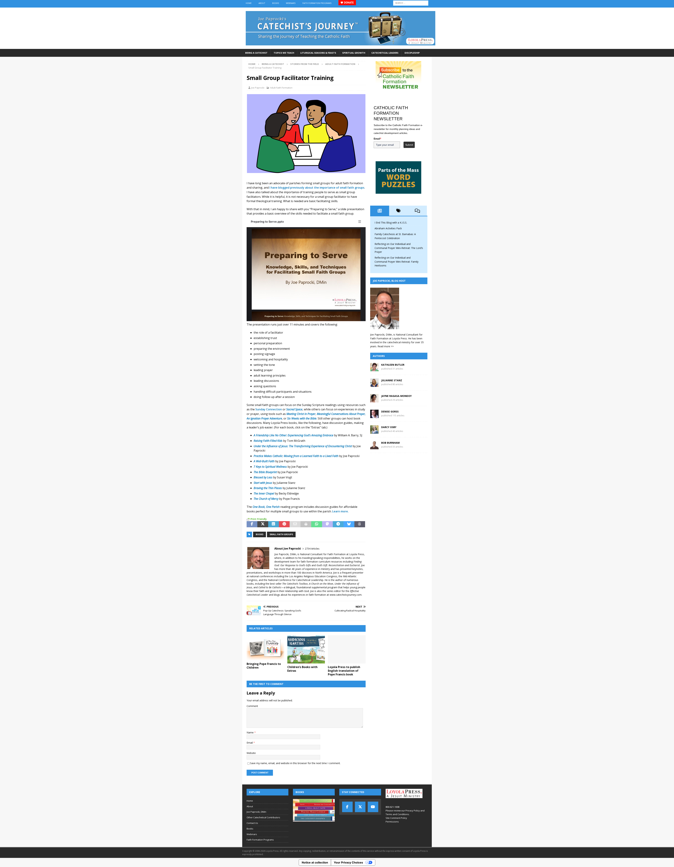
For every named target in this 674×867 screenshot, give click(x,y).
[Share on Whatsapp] (316, 524)
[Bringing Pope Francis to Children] (265, 647)
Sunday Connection (268, 409)
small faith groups (281, 534)
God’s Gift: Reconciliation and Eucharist (338, 565)
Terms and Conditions (397, 814)
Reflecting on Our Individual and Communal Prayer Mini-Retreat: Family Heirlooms (396, 261)
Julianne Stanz (391, 380)
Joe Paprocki (257, 87)
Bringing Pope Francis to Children (264, 665)
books (259, 534)
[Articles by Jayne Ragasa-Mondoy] (374, 400)
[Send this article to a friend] (295, 524)
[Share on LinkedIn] (273, 524)
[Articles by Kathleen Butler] (374, 369)
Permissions (392, 821)
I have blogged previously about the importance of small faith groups (316, 187)
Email (250, 742)
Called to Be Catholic (269, 587)
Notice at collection (315, 862)
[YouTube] (373, 807)
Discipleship (412, 52)
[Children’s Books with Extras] (306, 649)
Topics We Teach (284, 52)
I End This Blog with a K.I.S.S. (391, 222)
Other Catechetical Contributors (263, 817)
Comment (252, 706)
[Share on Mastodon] (327, 524)
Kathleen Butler (392, 364)
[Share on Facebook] (252, 524)
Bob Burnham (390, 442)
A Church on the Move (321, 583)
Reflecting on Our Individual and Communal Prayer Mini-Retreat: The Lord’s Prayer (399, 247)
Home (249, 3)
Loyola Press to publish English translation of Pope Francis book (344, 670)
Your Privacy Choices (348, 862)
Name (250, 732)
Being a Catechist (256, 52)
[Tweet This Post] (262, 524)
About (262, 3)
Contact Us (252, 823)
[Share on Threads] (359, 524)
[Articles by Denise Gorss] (374, 416)
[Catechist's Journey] (340, 47)
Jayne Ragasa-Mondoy (396, 396)
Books (275, 3)
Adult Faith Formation (281, 87)
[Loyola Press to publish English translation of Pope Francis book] (347, 649)
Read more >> (386, 346)
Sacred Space (294, 409)
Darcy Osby (388, 427)
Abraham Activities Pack (388, 228)
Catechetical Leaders (384, 52)
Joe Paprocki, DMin (256, 811)
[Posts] (379, 211)
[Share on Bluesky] (348, 524)
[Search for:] (410, 2)
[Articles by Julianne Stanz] (374, 385)
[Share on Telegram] (338, 524)
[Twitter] (360, 807)
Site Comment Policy (396, 817)
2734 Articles (312, 548)
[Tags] (398, 211)
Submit (409, 144)
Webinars (290, 3)
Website (251, 753)
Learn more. (340, 511)
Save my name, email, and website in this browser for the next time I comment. (295, 763)
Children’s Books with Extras (302, 669)
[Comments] (417, 211)
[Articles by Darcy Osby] (374, 431)
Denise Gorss (390, 411)
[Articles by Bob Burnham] (374, 447)
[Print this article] (305, 524)
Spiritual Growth (353, 52)
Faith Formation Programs (316, 3)
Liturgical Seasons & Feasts (318, 52)
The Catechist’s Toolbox (295, 583)
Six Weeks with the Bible (301, 418)
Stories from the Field (304, 64)
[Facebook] (347, 807)
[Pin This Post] (284, 524)
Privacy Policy (412, 810)
